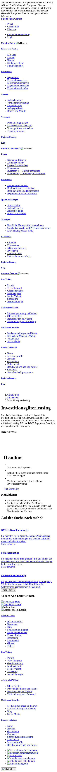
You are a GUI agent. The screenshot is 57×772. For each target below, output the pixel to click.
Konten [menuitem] (10, 57)
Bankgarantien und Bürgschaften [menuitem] (23, 191)
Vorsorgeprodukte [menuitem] (15, 131)
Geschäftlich (13, 26)
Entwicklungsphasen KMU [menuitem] (20, 230)
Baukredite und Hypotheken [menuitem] (21, 188)
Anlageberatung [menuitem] (15, 100)
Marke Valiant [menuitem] (14, 296)
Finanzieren (13, 397)
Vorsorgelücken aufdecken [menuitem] (20, 128)
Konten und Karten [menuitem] (9, 49)
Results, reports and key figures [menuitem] (22, 367)
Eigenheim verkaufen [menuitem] (17, 88)
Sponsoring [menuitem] (12, 299)
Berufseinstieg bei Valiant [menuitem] (19, 318)
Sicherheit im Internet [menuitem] (17, 629)
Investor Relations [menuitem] (9, 347)
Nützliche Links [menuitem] (8, 616)
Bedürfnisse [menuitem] (6, 237)
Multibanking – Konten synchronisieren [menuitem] (26, 173)
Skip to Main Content (11, 18)
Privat (10, 24)
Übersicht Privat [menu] (8, 43)
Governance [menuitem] (13, 361)
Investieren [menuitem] (12, 250)
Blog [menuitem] (3, 142)
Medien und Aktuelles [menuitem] (10, 327)
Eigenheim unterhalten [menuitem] (18, 85)
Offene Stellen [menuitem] (14, 316)
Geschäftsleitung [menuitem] (15, 290)
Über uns (11, 29)
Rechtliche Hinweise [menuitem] (17, 632)
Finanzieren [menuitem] (6, 71)
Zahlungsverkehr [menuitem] (15, 63)
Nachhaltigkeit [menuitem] (14, 293)
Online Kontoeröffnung (18, 34)
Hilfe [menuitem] (9, 627)
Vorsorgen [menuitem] (5, 117)
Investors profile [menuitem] (15, 356)
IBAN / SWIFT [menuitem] (14, 621)
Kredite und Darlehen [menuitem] (17, 185)
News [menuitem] (10, 353)
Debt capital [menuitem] (13, 364)
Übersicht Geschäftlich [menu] (11, 148)
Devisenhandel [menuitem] (14, 253)
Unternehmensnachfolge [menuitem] (19, 256)
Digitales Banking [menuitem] (9, 137)
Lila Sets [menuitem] (11, 55)
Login (10, 37)
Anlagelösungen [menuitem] (15, 208)
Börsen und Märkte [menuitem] (16, 111)
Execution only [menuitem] (14, 105)
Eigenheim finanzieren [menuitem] (18, 83)
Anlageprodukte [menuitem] (15, 108)
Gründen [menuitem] (11, 242)
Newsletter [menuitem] (12, 624)
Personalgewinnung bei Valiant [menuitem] (22, 313)
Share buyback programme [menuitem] (20, 372)
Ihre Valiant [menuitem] (6, 279)
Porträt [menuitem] (10, 285)
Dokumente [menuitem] (13, 640)
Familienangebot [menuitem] (15, 65)
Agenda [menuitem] (11, 358)
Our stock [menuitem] (12, 369)
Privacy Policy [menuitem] (14, 635)
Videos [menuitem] (10, 646)
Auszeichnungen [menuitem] (15, 301)
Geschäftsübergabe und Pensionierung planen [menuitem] (29, 228)
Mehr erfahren (8, 590)
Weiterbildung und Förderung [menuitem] (21, 321)
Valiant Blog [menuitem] (13, 338)
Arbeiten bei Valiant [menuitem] (9, 307)
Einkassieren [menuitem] (13, 168)
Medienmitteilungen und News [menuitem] (22, 333)
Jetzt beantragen (11, 489)
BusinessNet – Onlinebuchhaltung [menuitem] (23, 171)
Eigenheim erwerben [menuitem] (17, 80)
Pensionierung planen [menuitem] (17, 123)
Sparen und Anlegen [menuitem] (9, 199)
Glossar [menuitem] (11, 643)
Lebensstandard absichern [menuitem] (19, 125)
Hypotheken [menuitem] (13, 77)
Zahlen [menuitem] (4, 154)
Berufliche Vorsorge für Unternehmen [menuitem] (25, 225)
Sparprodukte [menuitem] (13, 205)
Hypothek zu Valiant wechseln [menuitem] (22, 193)
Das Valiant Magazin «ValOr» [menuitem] (21, 336)
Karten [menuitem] (10, 60)
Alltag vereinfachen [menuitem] (16, 248)
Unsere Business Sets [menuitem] (17, 165)
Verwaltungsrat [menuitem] (14, 288)
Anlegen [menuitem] (4, 94)
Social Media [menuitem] (13, 341)
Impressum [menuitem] (12, 638)
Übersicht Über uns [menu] (9, 273)
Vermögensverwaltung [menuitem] (18, 102)
